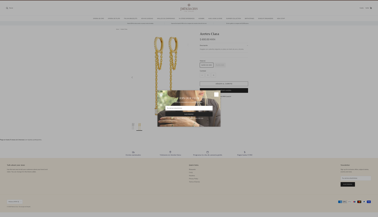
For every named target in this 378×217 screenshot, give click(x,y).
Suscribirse (189, 114)
